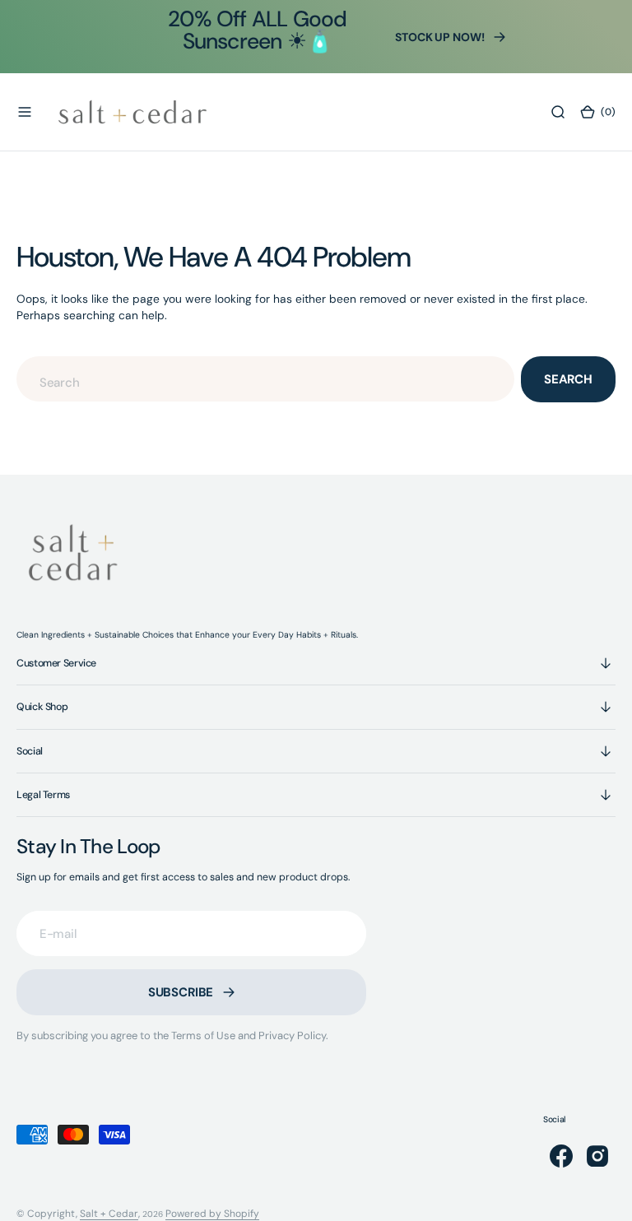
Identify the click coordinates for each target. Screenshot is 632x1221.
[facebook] (561, 1156)
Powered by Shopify (212, 1213)
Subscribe (181, 992)
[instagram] (597, 1156)
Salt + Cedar (109, 1213)
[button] (24, 112)
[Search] (558, 112)
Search (568, 379)
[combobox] (265, 379)
